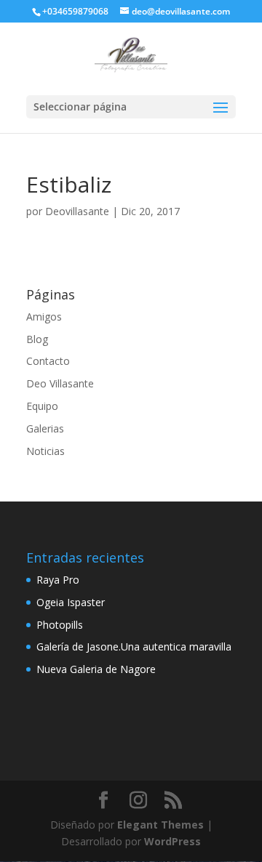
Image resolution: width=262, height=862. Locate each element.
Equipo (42, 406)
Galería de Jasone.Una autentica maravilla (133, 646)
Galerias (45, 428)
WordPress (172, 841)
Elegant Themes (160, 824)
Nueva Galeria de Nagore (96, 669)
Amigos (44, 316)
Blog (37, 339)
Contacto (48, 361)
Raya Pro (57, 580)
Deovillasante (77, 211)
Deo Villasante (60, 383)
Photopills (59, 625)
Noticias (45, 451)
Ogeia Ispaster (70, 602)
